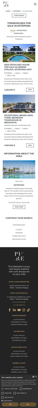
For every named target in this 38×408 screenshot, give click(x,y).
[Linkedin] (14, 310)
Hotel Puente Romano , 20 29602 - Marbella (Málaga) (19, 287)
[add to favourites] (33, 60)
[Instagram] (23, 310)
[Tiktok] (28, 310)
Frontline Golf (19, 236)
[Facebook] (9, 310)
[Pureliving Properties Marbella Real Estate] (6, 4)
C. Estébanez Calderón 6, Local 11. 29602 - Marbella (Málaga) (19, 298)
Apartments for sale (19, 322)
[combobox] (33, 377)
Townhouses (27, 11)
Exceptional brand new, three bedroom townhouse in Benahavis (18, 119)
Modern (19, 233)
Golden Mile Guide (19, 340)
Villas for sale (19, 319)
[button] (6, 53)
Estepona (16, 11)
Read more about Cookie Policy (14, 386)
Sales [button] (8, 11)
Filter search (19, 15)
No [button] (28, 404)
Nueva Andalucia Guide (19, 356)
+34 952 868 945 (19, 305)
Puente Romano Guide (19, 324)
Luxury (19, 229)
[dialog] (19, 391)
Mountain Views (19, 239)
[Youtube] (19, 310)
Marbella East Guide (19, 372)
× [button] (36, 376)
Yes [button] (10, 404)
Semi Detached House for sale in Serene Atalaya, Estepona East (18, 67)
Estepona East (19, 225)
